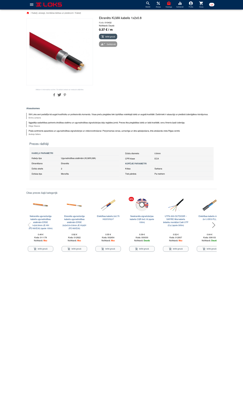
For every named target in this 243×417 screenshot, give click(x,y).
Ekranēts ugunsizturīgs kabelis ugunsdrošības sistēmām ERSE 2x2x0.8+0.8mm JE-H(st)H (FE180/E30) (74, 222)
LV (212, 4)
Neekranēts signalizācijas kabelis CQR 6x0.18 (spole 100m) (142, 219)
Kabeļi (78, 12)
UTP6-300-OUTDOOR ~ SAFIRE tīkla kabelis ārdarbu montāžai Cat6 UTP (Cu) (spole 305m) (175, 221)
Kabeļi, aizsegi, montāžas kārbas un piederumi (53, 12)
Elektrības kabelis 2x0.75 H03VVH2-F (108, 218)
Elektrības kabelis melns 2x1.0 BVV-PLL (209, 218)
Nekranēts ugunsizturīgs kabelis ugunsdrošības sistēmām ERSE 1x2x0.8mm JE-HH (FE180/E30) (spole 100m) (41, 222)
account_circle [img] (191, 3)
